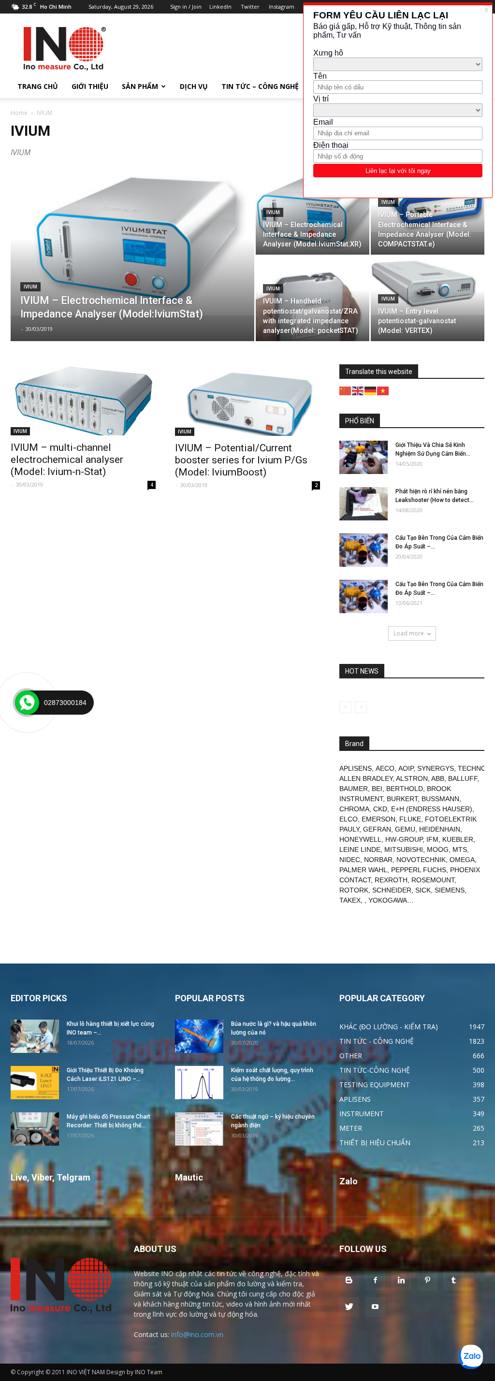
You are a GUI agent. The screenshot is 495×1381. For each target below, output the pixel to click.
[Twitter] (349, 1307)
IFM (432, 839)
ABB (437, 778)
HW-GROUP (403, 839)
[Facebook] (375, 1280)
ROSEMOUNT (432, 880)
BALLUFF (462, 778)
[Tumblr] (453, 1280)
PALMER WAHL (363, 870)
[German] (370, 390)
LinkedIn (220, 6)
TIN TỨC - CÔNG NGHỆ (376, 1041)
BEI (377, 788)
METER (350, 1128)
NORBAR (378, 859)
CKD (380, 809)
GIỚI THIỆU (90, 86)
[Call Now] (27, 702)
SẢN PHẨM (140, 86)
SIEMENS (450, 890)
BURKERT (402, 799)
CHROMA (354, 809)
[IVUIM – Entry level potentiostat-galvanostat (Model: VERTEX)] (427, 285)
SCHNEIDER (391, 890)
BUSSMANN (440, 799)
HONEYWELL (360, 839)
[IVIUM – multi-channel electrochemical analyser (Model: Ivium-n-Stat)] (83, 399)
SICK (423, 890)
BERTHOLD (404, 788)
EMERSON (378, 819)
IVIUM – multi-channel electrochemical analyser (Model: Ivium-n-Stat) (67, 459)
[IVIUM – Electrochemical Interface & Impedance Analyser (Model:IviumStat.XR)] (312, 212)
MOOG (438, 849)
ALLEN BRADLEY (366, 778)
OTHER (350, 1055)
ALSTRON (412, 778)
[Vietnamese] (383, 390)
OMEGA (462, 859)
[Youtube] (375, 1307)
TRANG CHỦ (37, 86)
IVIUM (30, 286)
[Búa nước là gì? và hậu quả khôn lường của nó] (199, 1036)
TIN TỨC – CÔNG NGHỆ (260, 86)
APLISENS (355, 768)
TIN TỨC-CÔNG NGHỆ (374, 1070)
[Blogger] (349, 1280)
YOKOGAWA (387, 900)
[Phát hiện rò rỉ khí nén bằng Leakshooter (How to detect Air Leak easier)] (363, 503)
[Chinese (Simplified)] (345, 390)
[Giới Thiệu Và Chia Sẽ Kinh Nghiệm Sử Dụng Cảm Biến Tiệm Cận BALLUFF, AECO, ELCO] (363, 457)
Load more (408, 633)
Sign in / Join (186, 6)
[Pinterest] (427, 1280)
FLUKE (410, 819)
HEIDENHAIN (439, 829)
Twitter (250, 6)
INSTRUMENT (361, 1113)
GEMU (405, 829)
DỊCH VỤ (194, 86)
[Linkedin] (401, 1280)
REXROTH (391, 880)
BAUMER (353, 788)
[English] (358, 390)
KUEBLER (457, 839)
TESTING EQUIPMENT (374, 1084)
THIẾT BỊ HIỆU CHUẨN (374, 1142)
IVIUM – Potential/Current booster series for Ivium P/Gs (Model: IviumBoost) (241, 460)
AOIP (405, 768)
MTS (459, 849)
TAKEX (350, 900)
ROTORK (353, 890)
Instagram (281, 6)
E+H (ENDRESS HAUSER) (431, 809)
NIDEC (349, 859)
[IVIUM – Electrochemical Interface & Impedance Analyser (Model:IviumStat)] (132, 243)
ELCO (348, 819)
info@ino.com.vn (197, 1334)
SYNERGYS (435, 768)
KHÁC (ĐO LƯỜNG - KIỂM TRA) (388, 1026)
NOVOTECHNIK (421, 859)
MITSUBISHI (403, 849)
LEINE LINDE (359, 849)
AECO (385, 768)
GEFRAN (377, 829)
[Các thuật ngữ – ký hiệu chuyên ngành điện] (199, 1129)
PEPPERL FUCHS (418, 870)
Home (19, 113)
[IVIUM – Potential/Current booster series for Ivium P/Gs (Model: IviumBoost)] (247, 400)
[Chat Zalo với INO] (470, 1356)
